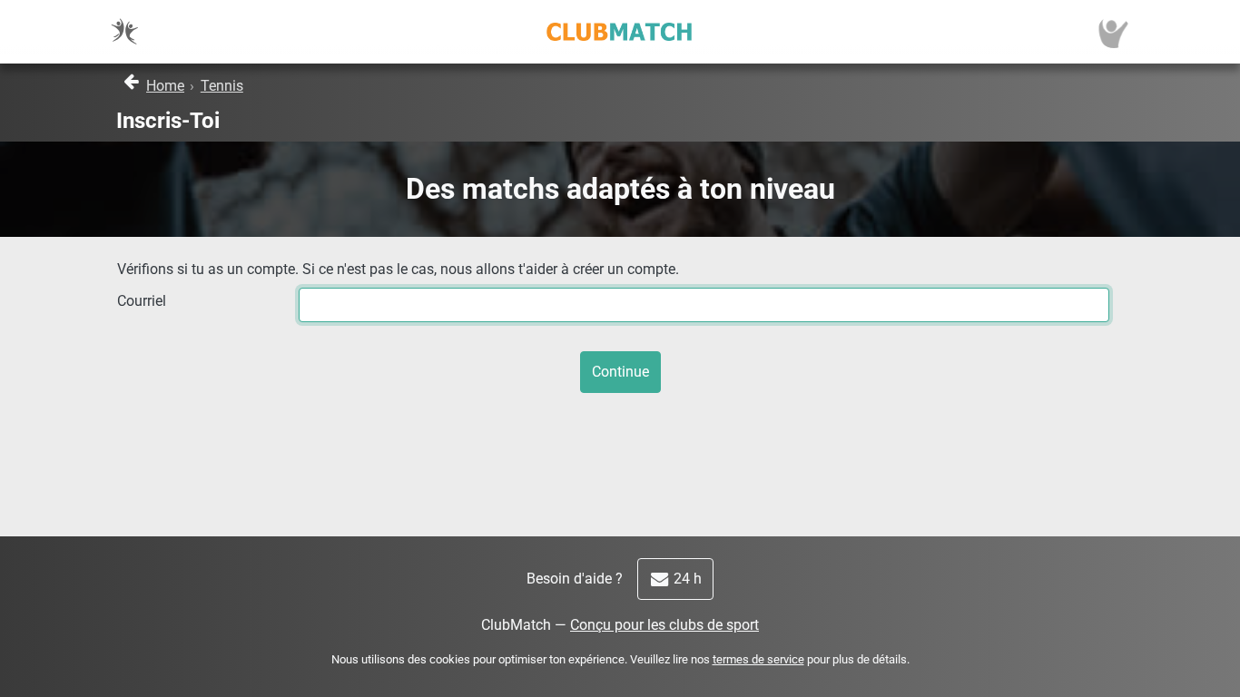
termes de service (758, 659)
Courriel (141, 300)
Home (165, 85)
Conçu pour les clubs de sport (664, 624)
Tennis (222, 85)
